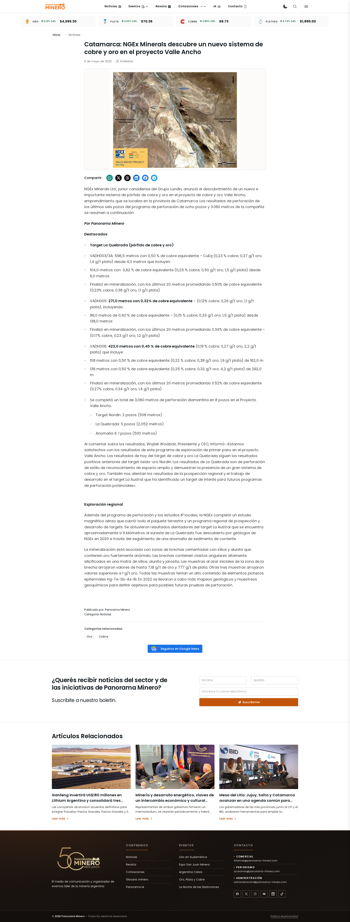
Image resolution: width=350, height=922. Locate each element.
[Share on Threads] (127, 178)
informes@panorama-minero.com (255, 860)
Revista (131, 864)
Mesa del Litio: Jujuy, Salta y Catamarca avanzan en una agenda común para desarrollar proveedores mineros (257, 800)
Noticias (131, 857)
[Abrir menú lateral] (306, 6)
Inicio (56, 35)
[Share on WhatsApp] (109, 178)
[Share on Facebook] (145, 178)
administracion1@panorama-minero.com (260, 882)
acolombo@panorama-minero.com (257, 871)
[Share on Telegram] (154, 178)
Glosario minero (137, 879)
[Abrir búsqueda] (295, 6)
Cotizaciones (135, 872)
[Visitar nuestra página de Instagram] (255, 894)
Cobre (103, 637)
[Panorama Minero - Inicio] (55, 6)
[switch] (285, 6)
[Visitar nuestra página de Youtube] (264, 894)
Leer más (58, 819)
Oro (89, 637)
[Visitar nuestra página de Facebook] (237, 894)
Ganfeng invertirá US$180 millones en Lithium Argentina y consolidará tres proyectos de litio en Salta (87, 800)
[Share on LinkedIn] (136, 178)
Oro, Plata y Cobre (192, 879)
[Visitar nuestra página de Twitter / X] (246, 894)
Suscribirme (251, 702)
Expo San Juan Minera (194, 864)
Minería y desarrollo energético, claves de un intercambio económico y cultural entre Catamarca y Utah (175, 800)
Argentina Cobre (190, 872)
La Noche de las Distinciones (199, 887)
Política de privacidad (284, 916)
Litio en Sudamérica (193, 857)
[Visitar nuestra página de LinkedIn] (273, 894)
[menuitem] (113, 6)
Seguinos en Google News (180, 649)
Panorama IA (135, 887)
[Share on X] (118, 178)
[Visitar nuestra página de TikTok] (282, 894)
